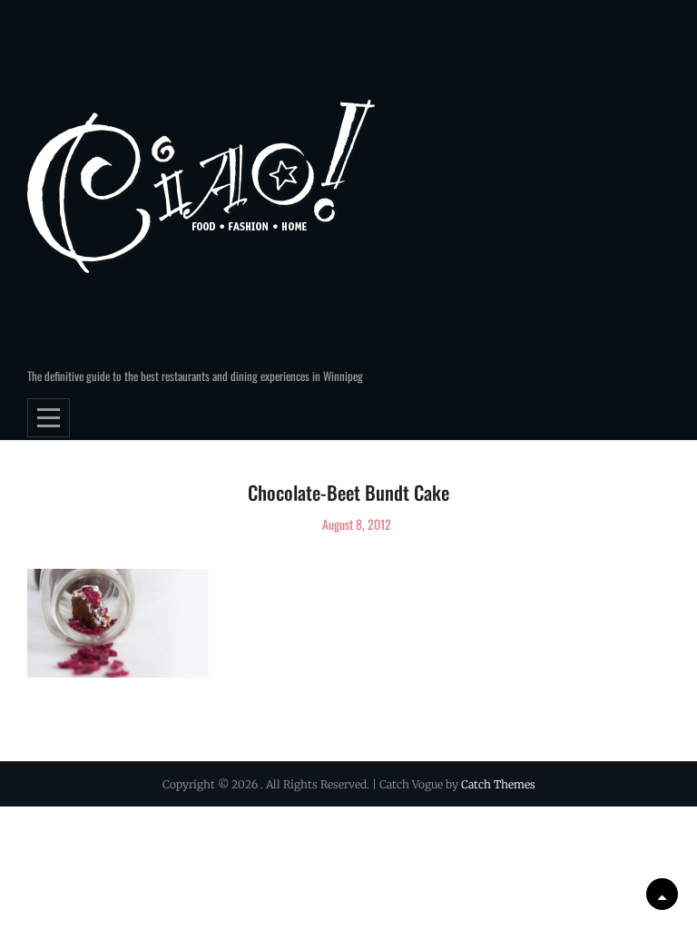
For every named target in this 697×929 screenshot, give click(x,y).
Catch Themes (498, 784)
